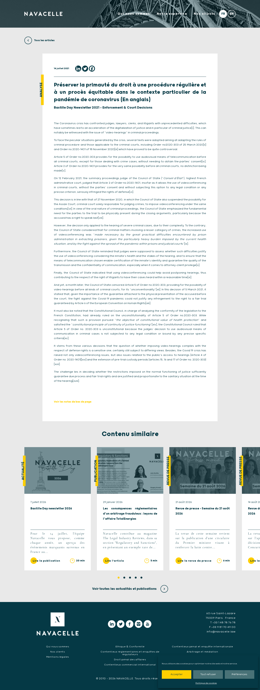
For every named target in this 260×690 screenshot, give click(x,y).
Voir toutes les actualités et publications (124, 589)
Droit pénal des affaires (130, 659)
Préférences (239, 674)
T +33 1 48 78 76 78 (223, 622)
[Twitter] (85, 69)
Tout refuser (208, 674)
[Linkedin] (78, 69)
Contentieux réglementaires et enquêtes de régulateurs (130, 653)
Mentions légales (57, 657)
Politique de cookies (206, 683)
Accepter (177, 674)
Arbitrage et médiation (202, 651)
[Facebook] (92, 69)
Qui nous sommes (134, 14)
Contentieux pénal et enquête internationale (202, 646)
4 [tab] (136, 578)
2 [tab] (124, 578)
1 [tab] (118, 578)
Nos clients (204, 14)
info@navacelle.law (221, 631)
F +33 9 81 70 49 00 (222, 627)
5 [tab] (141, 578)
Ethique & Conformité (130, 646)
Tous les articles (44, 40)
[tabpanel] (57, 508)
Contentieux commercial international (130, 664)
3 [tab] (130, 578)
